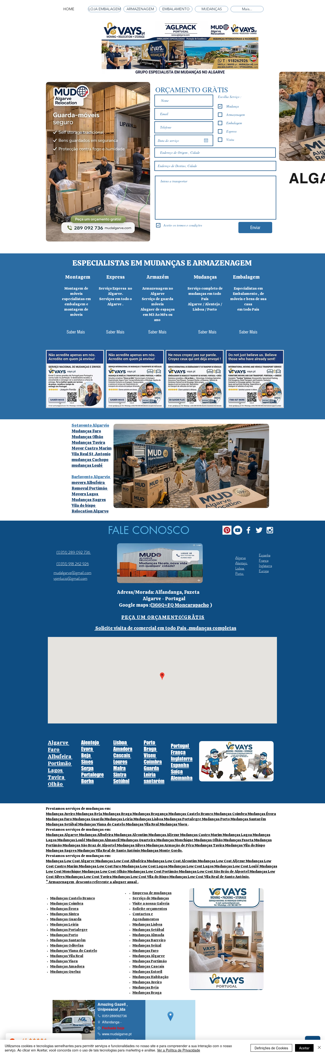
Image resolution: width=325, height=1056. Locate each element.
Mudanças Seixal (147, 945)
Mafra (119, 768)
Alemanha (181, 778)
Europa (264, 571)
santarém (154, 781)
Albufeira (60, 756)
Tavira (56, 777)
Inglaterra (265, 565)
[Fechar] (319, 1048)
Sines (87, 762)
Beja (86, 755)
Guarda (151, 768)
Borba (87, 781)
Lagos (56, 770)
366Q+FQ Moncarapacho (180, 605)
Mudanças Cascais (148, 966)
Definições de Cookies (271, 1048)
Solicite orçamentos (150, 908)
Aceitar (304, 1048)
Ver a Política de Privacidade (178, 1050)
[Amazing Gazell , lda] (248, 530)
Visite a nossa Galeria (151, 903)
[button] (163, 617)
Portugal (180, 746)
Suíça (177, 771)
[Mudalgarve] (226, 530)
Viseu (150, 755)
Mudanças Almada (148, 935)
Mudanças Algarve (149, 955)
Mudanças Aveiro (147, 982)
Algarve (240, 557)
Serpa (87, 768)
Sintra (119, 774)
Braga (150, 749)
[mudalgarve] (237, 530)
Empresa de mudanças (152, 893)
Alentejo (241, 563)
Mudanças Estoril (147, 971)
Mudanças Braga (147, 992)
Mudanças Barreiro (149, 940)
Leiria (150, 774)
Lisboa (240, 568)
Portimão (60, 763)
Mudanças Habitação (150, 976)
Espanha (264, 555)
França (263, 560)
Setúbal (121, 781)
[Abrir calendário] (206, 140)
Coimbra (153, 762)
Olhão (56, 784)
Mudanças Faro (145, 950)
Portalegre (92, 774)
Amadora (122, 749)
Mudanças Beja (146, 987)
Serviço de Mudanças (151, 898)
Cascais (122, 755)
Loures (120, 762)
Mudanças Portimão (150, 961)
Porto (239, 573)
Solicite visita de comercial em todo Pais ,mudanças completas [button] (165, 628)
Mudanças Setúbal (148, 929)
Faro (54, 749)
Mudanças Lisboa (147, 924)
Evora (87, 749)
